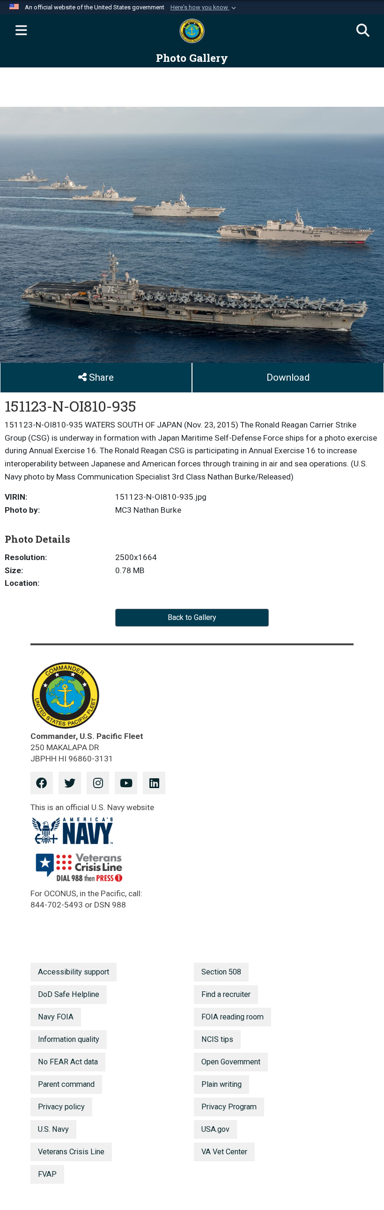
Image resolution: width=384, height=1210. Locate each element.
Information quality (68, 1039)
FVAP (47, 1174)
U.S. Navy (53, 1129)
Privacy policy (61, 1106)
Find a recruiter (226, 994)
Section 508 (221, 971)
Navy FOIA (56, 1016)
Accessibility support (73, 971)
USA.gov (215, 1129)
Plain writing (221, 1084)
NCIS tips (217, 1039)
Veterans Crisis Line (71, 1151)
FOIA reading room (232, 1016)
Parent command (66, 1084)
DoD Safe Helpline (68, 994)
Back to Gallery (192, 617)
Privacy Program (229, 1106)
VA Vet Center (224, 1151)
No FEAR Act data (68, 1061)
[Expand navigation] (21, 30)
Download (288, 377)
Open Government (230, 1061)
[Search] (363, 30)
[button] (204, 7)
